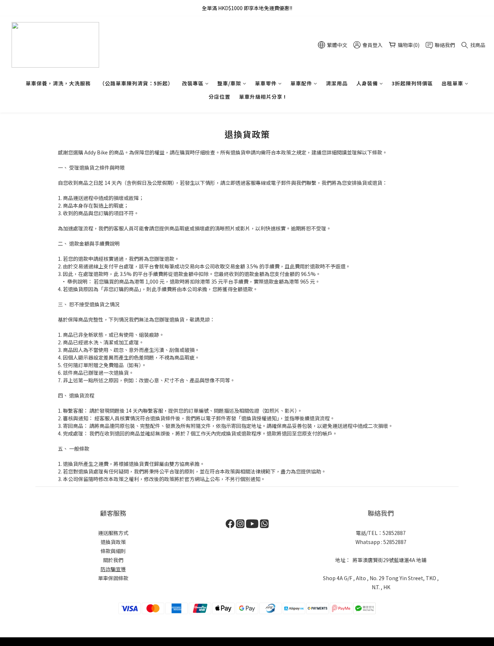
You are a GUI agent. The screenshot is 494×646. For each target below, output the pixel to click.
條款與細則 (113, 550)
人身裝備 (367, 83)
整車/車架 (229, 83)
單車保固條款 (113, 578)
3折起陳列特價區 (412, 83)
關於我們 (113, 560)
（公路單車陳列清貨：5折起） (136, 83)
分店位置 (219, 96)
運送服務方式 (113, 532)
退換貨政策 (113, 541)
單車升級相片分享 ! (262, 96)
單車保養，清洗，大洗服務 (58, 83)
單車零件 (266, 83)
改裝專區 (193, 83)
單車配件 (301, 83)
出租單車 (452, 83)
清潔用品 (337, 83)
